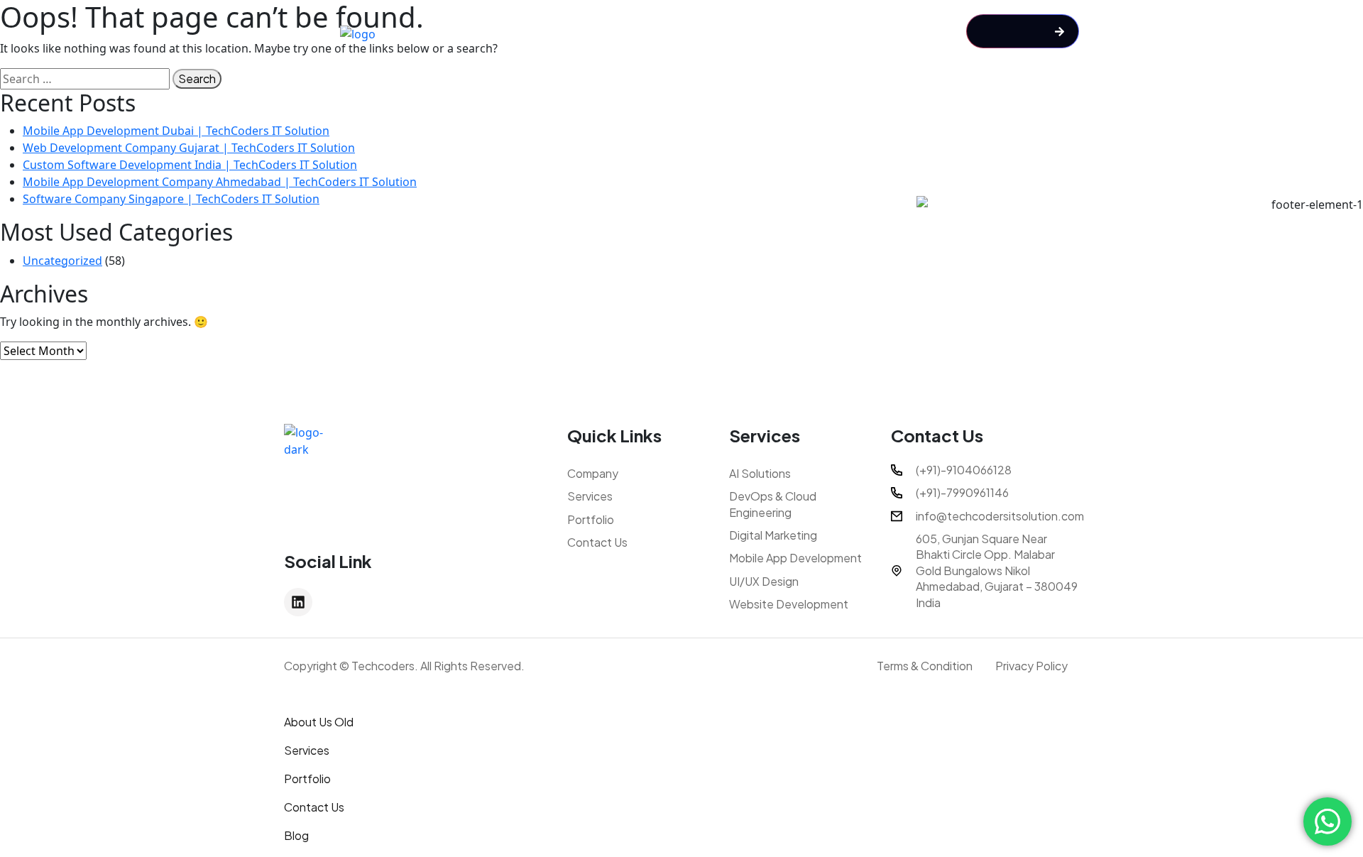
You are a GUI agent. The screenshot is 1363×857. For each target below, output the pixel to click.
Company (592, 473)
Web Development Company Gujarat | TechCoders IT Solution (189, 147)
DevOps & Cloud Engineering (772, 503)
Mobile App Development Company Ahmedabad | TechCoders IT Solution (220, 182)
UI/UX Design (764, 581)
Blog (296, 835)
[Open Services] (782, 33)
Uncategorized (62, 260)
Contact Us (597, 542)
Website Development (788, 603)
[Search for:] (85, 78)
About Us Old (319, 721)
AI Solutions (760, 473)
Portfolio (590, 519)
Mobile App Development (795, 557)
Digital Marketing (773, 535)
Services (590, 495)
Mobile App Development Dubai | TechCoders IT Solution (176, 130)
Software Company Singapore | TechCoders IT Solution (171, 199)
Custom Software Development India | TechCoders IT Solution (190, 165)
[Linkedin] (298, 602)
